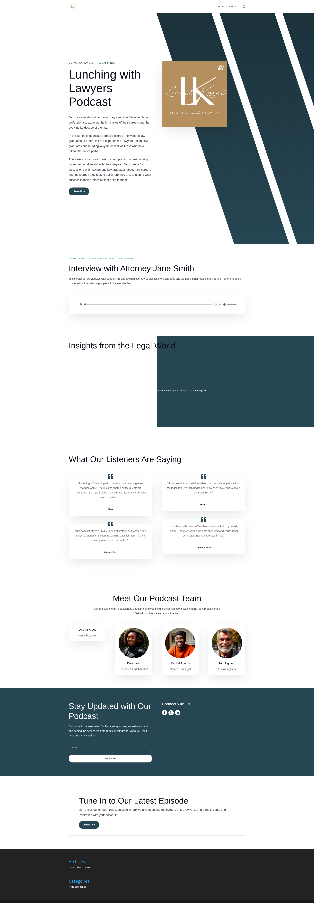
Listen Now (79, 191)
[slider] (231, 304)
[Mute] (224, 304)
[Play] (81, 304)
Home (221, 6)
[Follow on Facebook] (164, 712)
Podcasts (233, 6)
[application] (157, 304)
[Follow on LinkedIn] (177, 712)
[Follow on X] (171, 712)
